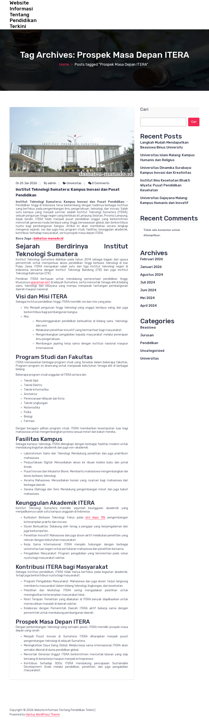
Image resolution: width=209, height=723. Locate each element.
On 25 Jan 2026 (26, 183)
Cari (144, 109)
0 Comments (100, 183)
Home (64, 64)
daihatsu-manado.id (48, 238)
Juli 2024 (147, 282)
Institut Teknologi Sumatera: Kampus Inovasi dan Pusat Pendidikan (68, 192)
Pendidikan (149, 343)
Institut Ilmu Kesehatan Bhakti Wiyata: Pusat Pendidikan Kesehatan (165, 185)
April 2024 (148, 306)
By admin (50, 183)
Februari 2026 (151, 259)
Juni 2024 (148, 290)
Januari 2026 (151, 267)
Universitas (74, 183)
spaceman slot (40, 282)
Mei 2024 (147, 298)
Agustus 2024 (151, 275)
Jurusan (147, 335)
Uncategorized (152, 351)
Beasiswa (148, 327)
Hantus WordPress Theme (43, 714)
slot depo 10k (95, 517)
